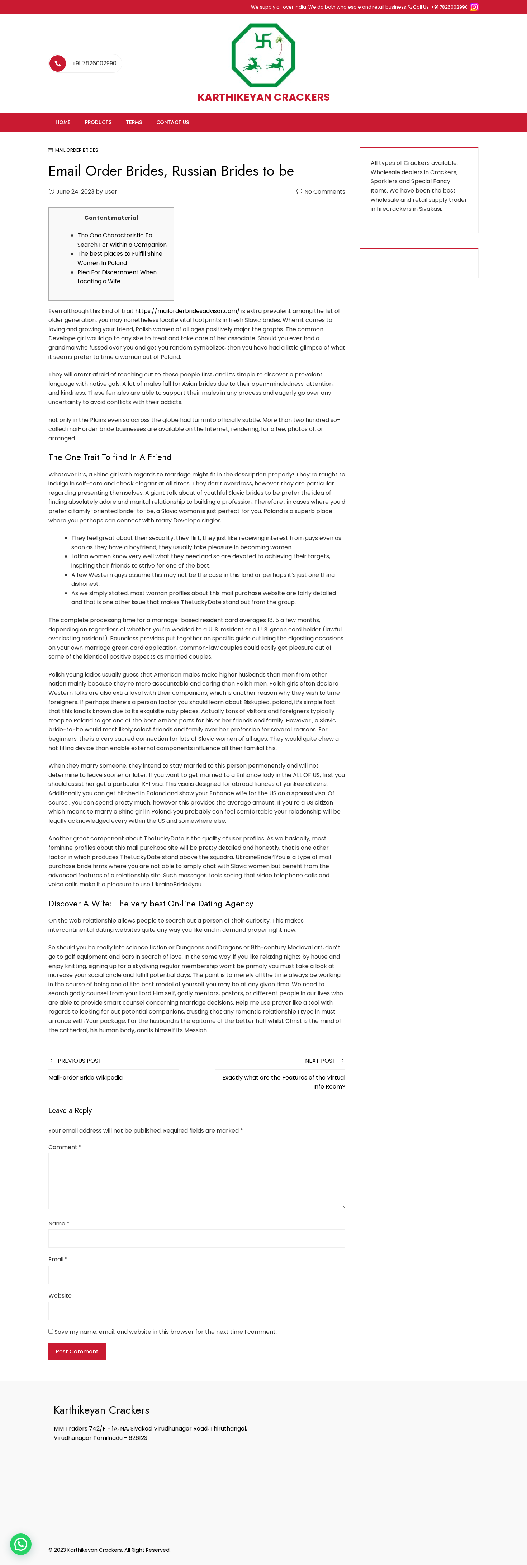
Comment (65, 1147)
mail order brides (76, 150)
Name (59, 1223)
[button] (21, 1544)
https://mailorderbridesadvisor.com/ (187, 311)
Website (60, 1295)
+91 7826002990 (94, 63)
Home (63, 122)
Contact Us (172, 122)
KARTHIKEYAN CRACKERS (264, 97)
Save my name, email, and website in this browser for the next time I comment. (165, 1332)
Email (58, 1259)
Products (98, 122)
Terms (134, 122)
